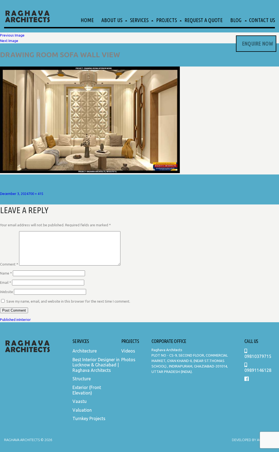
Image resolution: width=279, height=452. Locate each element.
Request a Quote (203, 20)
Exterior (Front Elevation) (86, 390)
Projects (166, 20)
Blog (235, 20)
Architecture (84, 350)
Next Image (9, 41)
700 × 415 (35, 193)
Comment (9, 264)
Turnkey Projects (88, 418)
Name (6, 273)
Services (139, 20)
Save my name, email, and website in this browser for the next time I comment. (68, 301)
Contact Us (262, 20)
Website (6, 292)
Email (5, 282)
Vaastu (79, 401)
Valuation (82, 410)
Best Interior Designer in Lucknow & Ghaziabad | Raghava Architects (96, 365)
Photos (128, 359)
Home (87, 20)
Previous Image (12, 35)
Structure (81, 378)
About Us (111, 20)
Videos (128, 350)
